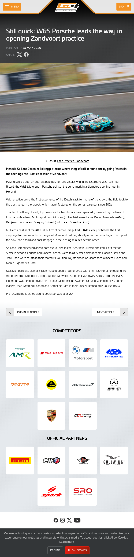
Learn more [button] (66, 541)
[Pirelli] (20, 460)
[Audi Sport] (51, 353)
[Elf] (51, 460)
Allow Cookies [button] (77, 550)
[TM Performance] (83, 460)
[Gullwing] (114, 460)
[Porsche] (51, 416)
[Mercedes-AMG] (114, 385)
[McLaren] (83, 385)
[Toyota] (83, 416)
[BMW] (83, 353)
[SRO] (83, 492)
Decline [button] (55, 550)
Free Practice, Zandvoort (73, 161)
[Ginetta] (20, 385)
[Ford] (114, 353)
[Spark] (51, 492)
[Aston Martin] (20, 353)
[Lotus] (51, 385)
